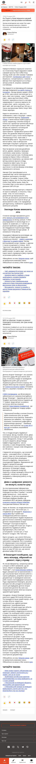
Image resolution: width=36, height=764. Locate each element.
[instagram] (13, 747)
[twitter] (18, 747)
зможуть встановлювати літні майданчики (15, 219)
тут (31, 262)
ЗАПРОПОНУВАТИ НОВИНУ (18, 725)
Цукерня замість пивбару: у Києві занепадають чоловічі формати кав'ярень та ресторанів (16, 277)
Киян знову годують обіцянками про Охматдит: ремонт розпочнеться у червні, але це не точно (17, 673)
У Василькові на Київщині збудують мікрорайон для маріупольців (17, 684)
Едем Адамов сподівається (19, 406)
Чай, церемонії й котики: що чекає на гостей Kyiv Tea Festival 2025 (18, 272)
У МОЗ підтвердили (10, 394)
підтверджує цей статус (21, 77)
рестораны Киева (7, 310)
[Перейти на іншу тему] (26, 2)
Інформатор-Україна (11, 755)
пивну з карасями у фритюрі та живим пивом (18, 240)
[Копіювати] (13, 39)
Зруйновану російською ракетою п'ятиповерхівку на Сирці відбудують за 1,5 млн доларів (17, 679)
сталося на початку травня (15, 387)
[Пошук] (30, 2)
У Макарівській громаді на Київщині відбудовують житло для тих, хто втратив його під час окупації (17, 689)
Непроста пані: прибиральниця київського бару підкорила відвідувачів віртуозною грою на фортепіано (17, 283)
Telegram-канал (23, 258)
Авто (29, 755)
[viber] (27, 747)
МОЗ (9, 514)
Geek (19, 755)
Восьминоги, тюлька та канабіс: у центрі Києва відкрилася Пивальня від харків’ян (17, 289)
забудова (5, 710)
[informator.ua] (3, 2)
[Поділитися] (9, 39)
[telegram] (23, 747)
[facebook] (9, 747)
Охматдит (12, 710)
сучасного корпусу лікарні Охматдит (16, 502)
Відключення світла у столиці (21, 10)
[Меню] (34, 2)
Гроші (24, 755)
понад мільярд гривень (23, 570)
